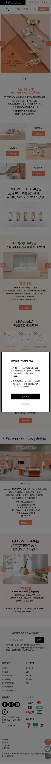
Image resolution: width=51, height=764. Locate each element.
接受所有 (25, 396)
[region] (25, 382)
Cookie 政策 (16, 386)
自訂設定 (25, 403)
